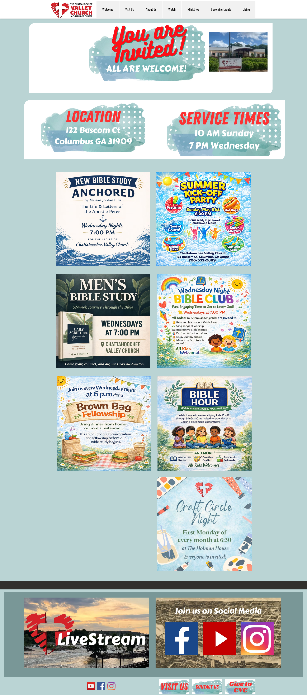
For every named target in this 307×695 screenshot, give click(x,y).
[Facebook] (101, 686)
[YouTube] (91, 686)
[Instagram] (111, 686)
